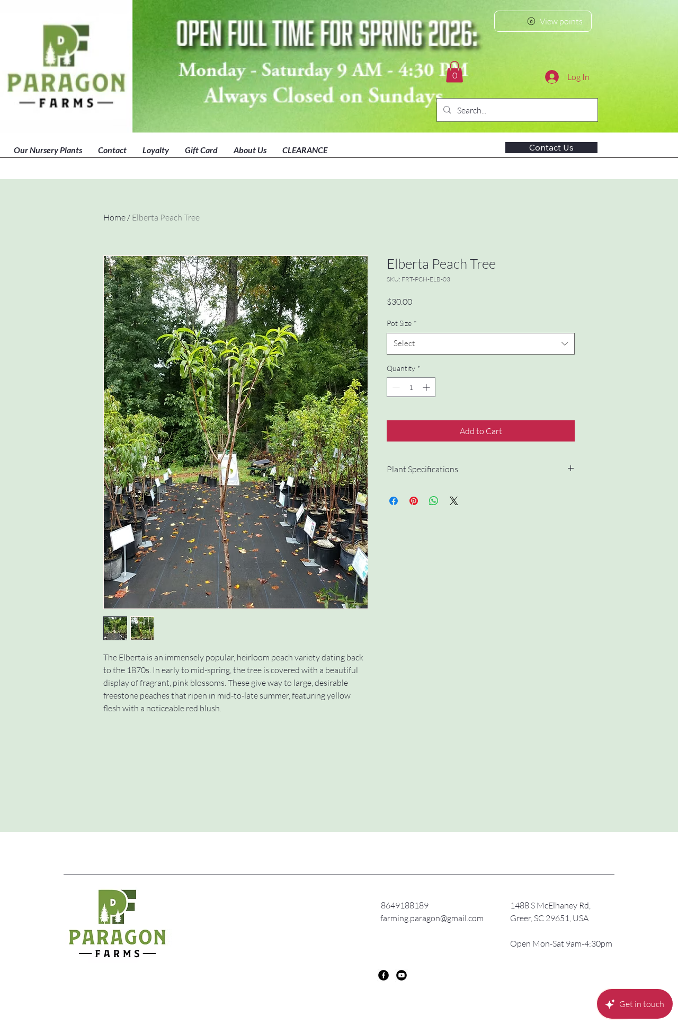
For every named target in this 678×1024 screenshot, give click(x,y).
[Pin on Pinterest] (413, 501)
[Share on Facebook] (393, 501)
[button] (454, 72)
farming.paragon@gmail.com (432, 918)
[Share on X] (454, 501)
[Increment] (427, 387)
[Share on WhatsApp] (433, 501)
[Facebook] (383, 975)
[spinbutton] (411, 387)
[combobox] (481, 344)
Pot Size (402, 323)
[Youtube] (401, 975)
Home (114, 217)
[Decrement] (395, 387)
